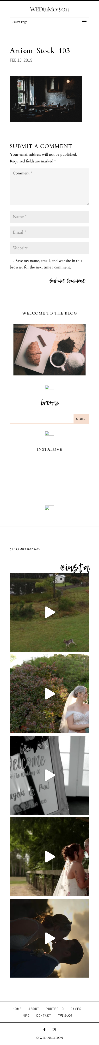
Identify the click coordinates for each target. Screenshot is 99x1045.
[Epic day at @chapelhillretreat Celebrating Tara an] (49, 612)
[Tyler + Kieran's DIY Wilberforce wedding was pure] (49, 856)
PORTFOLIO (55, 1009)
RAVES (76, 1009)
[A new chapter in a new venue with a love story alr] (49, 693)
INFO (26, 1015)
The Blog (65, 1015)
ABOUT (34, 1009)
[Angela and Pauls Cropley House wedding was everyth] (49, 775)
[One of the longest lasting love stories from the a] (49, 938)
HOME (17, 1009)
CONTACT (43, 1015)
